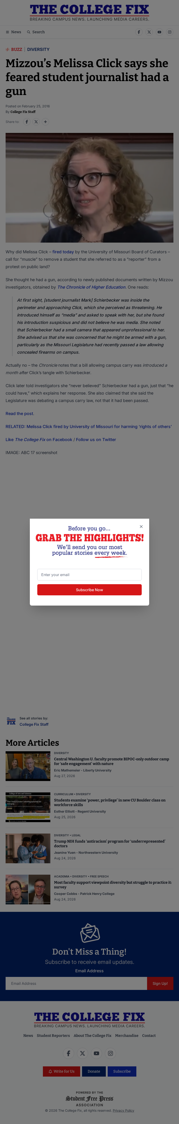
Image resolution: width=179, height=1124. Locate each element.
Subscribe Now (89, 589)
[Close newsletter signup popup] (141, 526)
